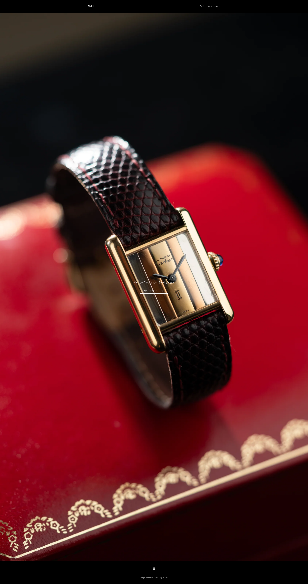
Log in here (164, 578)
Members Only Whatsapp (154, 291)
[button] (210, 6)
